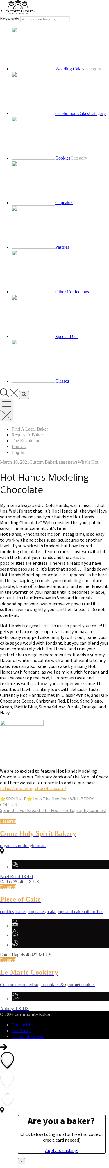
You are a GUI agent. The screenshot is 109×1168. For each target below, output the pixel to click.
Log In (18, 452)
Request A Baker (27, 434)
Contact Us (23, 1025)
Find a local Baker (30, 429)
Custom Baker (42, 462)
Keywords (9, 18)
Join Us (19, 446)
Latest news (67, 462)
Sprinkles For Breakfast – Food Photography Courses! (53, 810)
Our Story (21, 1030)
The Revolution (26, 440)
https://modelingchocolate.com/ (33, 788)
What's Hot (88, 462)
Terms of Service (28, 1036)
